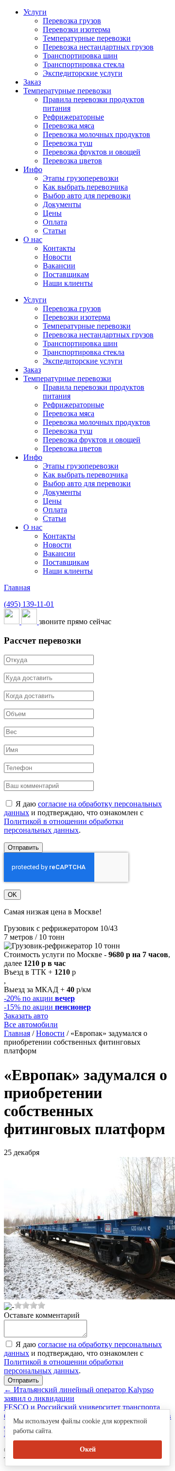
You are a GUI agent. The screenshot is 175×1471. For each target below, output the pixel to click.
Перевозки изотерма (76, 29)
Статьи (54, 231)
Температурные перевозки (87, 38)
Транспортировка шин (80, 56)
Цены (52, 213)
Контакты (59, 248)
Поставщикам (66, 274)
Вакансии (59, 266)
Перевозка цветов (72, 161)
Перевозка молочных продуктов (96, 134)
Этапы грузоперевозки (81, 178)
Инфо (32, 169)
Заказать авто (26, 1016)
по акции (39, 998)
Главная (17, 587)
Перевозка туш (67, 143)
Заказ (32, 82)
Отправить (23, 847)
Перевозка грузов (72, 21)
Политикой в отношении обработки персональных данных (63, 825)
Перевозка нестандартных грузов (98, 47)
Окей (88, 1449)
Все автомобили (31, 1024)
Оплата (55, 222)
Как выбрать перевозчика (85, 187)
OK (12, 894)
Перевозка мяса (68, 126)
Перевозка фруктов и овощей (91, 152)
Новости (57, 257)
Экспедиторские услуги (82, 73)
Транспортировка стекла (83, 64)
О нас (32, 239)
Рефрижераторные (73, 117)
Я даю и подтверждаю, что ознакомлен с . (83, 817)
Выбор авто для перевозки (87, 196)
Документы (62, 204)
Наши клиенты (68, 283)
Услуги (35, 12)
